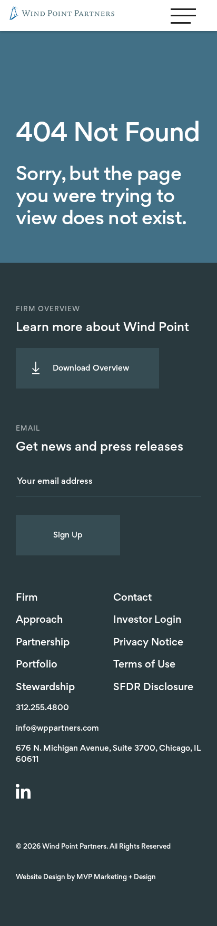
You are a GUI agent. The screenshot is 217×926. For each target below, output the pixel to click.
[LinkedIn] (25, 793)
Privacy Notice (148, 643)
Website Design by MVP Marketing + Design (86, 877)
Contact (132, 598)
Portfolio (36, 665)
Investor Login (147, 620)
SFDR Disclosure (153, 687)
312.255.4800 (42, 708)
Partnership (43, 643)
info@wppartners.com (57, 728)
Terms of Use (144, 665)
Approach (39, 620)
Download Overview (91, 368)
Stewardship (45, 687)
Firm (27, 598)
